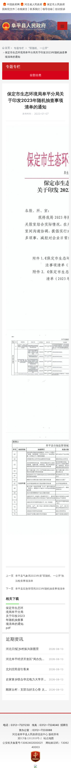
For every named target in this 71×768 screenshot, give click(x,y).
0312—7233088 (42, 730)
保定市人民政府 (56, 4)
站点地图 (49, 738)
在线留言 (22, 9)
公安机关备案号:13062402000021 (23, 742)
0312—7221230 (20, 724)
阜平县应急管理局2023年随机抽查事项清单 (40, 588)
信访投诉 (60, 9)
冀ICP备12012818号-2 (30, 738)
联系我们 (35, 9)
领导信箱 (47, 9)
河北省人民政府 (33, 4)
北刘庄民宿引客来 (17, 669)
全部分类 (35, 75)
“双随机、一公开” (38, 48)
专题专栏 (19, 48)
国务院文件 (8, 9)
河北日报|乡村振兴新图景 (22, 649)
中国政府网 (13, 4)
